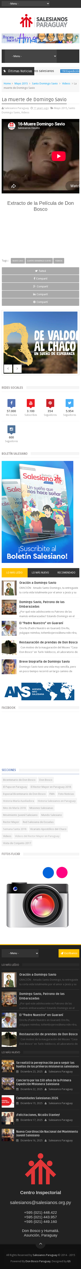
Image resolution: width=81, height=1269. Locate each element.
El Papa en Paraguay (15, 786)
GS (69, 1261)
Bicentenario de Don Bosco (19, 779)
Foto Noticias (66, 793)
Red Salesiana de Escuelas (38, 822)
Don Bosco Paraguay (38, 1261)
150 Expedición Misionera (64, 71)
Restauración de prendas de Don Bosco (48, 642)
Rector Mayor (11, 822)
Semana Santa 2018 (14, 829)
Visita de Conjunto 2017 (17, 843)
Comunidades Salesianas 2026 (37, 1098)
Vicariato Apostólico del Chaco (48, 829)
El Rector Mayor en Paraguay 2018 (51, 786)
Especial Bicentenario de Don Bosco (24, 793)
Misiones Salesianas (41, 808)
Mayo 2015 (21, 83)
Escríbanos (70, 953)
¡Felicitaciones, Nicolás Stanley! (38, 1115)
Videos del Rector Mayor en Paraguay (37, 836)
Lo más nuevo (40, 572)
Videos (66, 83)
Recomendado (66, 572)
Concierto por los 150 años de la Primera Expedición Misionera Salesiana (43, 1082)
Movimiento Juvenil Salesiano (20, 815)
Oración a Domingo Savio (37, 583)
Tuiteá (42, 270)
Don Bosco (45, 779)
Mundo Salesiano (51, 815)
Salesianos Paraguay (45, 1255)
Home (7, 83)
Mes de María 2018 (14, 808)
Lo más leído (14, 572)
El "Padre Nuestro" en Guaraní (41, 623)
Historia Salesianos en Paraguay (57, 800)
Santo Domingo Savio (45, 83)
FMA (52, 793)
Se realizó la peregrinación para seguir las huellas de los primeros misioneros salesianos (47, 1064)
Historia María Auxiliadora (18, 800)
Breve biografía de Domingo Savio (44, 661)
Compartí (41, 278)
